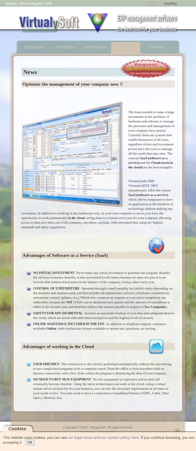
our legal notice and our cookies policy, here (103, 437)
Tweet (124, 420)
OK (30, 442)
